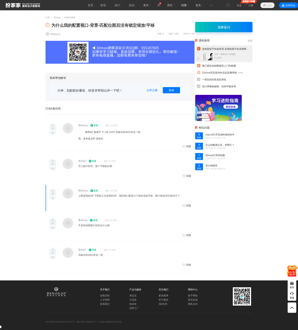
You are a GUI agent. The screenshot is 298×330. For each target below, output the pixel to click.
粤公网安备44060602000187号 (60, 321)
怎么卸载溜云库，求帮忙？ (219, 144)
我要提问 (224, 27)
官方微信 (163, 299)
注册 (251, 5)
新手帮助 (193, 295)
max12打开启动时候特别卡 (220, 134)
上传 (269, 5)
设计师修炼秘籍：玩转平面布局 (219, 86)
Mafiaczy (83, 125)
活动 (131, 5)
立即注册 (152, 90)
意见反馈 (193, 299)
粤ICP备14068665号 (86, 321)
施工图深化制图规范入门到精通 (219, 65)
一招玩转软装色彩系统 (214, 79)
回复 (188, 146)
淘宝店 (133, 295)
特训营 (133, 304)
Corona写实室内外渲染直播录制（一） (223, 72)
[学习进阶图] (218, 108)
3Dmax (57, 17)
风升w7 (82, 161)
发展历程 (105, 295)
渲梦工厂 (134, 308)
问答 (184, 5)
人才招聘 (105, 299)
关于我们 (105, 289)
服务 (198, 5)
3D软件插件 (69, 17)
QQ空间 (163, 304)
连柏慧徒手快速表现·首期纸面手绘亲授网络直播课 (229, 48)
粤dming (82, 220)
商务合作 (193, 304)
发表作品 (290, 5)
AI (158, 5)
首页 (90, 5)
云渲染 (133, 299)
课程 (169, 5)
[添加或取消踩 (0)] (52, 133)
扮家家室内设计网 (23, 5)
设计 (117, 5)
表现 (103, 5)
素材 (146, 5)
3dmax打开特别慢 (215, 155)
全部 (250, 40)
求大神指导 (211, 165)
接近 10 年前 (111, 125)
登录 (239, 5)
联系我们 (105, 304)
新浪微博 (163, 295)
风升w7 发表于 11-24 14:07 (100, 132)
